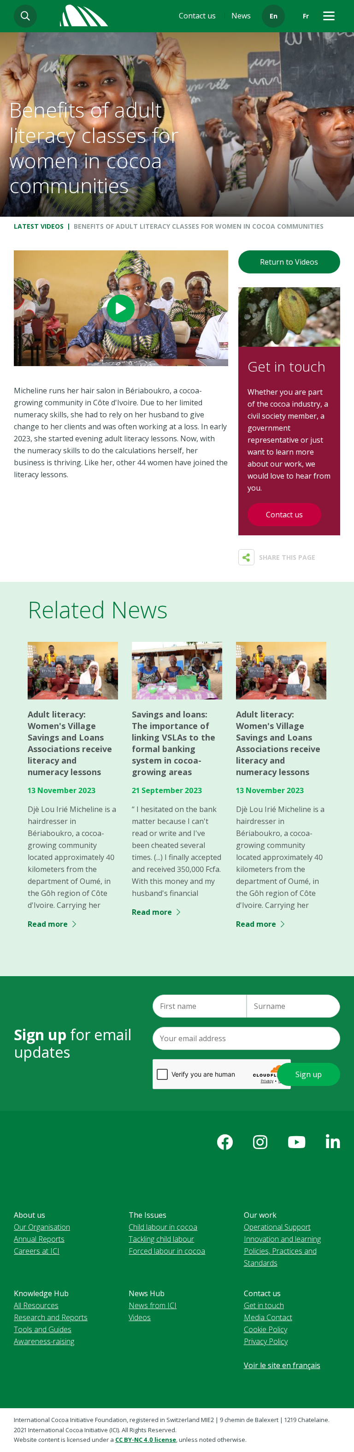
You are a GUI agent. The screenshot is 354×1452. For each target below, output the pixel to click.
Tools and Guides (42, 1329)
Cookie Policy (265, 1329)
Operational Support (277, 1227)
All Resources (36, 1305)
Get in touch (264, 1305)
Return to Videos (289, 262)
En (273, 16)
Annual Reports (39, 1239)
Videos (140, 1317)
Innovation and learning (282, 1239)
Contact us (197, 16)
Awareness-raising (44, 1341)
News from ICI (153, 1305)
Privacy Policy (266, 1341)
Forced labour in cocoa (167, 1251)
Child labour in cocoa (163, 1227)
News (241, 16)
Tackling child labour (161, 1239)
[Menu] (328, 16)
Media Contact (268, 1317)
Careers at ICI (36, 1251)
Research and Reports (51, 1317)
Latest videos (39, 226)
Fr (306, 16)
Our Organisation (42, 1227)
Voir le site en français (282, 1365)
